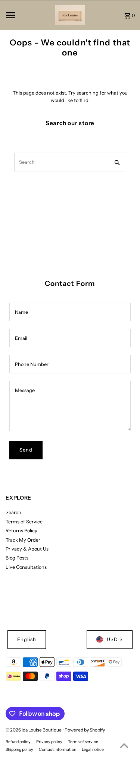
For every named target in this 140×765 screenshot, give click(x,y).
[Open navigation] (28, 15)
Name (21, 312)
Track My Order (23, 540)
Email (21, 338)
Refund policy (18, 741)
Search (13, 512)
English (26, 639)
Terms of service (83, 741)
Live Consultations (26, 567)
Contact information (57, 749)
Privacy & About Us (27, 549)
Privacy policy (49, 741)
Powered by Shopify (85, 730)
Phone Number (32, 364)
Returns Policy (21, 530)
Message (25, 390)
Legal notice (93, 749)
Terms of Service (24, 522)
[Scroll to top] (124, 745)
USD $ (115, 639)
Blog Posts (17, 558)
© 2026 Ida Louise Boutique (34, 730)
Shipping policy (19, 749)
